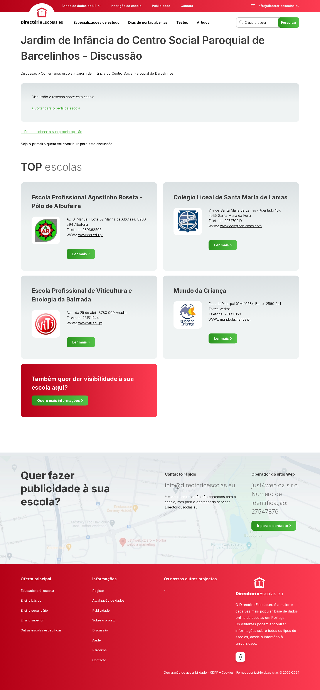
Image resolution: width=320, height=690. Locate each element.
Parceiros (99, 650)
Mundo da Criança (199, 290)
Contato (187, 6)
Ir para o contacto (272, 525)
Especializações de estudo (97, 22)
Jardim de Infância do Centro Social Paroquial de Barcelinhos (124, 73)
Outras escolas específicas (41, 630)
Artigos (203, 22)
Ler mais (79, 254)
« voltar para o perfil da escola (56, 108)
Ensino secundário (34, 610)
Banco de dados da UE (79, 6)
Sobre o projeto (104, 620)
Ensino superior (32, 620)
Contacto (99, 660)
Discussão (29, 73)
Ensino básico (31, 600)
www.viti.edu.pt (90, 323)
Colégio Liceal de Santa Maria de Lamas (230, 197)
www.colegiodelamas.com (241, 226)
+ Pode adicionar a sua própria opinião (51, 132)
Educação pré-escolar (37, 591)
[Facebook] (240, 657)
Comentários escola (56, 73)
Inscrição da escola (126, 6)
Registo (98, 591)
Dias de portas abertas (148, 22)
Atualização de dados (108, 600)
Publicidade (161, 6)
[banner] (42, 14)
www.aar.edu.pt (90, 235)
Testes (182, 22)
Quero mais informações (58, 400)
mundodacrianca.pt (235, 319)
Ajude (96, 640)
